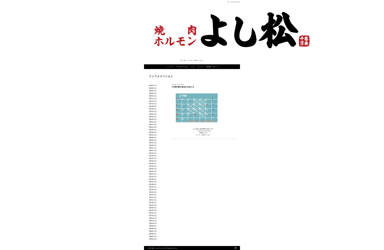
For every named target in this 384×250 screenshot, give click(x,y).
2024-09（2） (153, 129)
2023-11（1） (153, 150)
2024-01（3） (153, 145)
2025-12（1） (153, 98)
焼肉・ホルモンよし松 (158, 248)
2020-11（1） (153, 220)
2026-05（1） (153, 90)
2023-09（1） (153, 155)
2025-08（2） (153, 108)
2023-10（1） (153, 153)
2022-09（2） (153, 179)
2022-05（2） (153, 186)
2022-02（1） (153, 192)
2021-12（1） (153, 197)
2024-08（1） (153, 132)
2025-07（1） (153, 111)
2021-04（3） (153, 210)
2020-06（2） (153, 233)
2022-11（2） (153, 173)
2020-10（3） (153, 223)
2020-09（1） (153, 225)
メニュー (192, 66)
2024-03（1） (153, 142)
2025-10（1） (153, 103)
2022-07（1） (153, 181)
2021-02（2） (153, 212)
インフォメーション (182, 66)
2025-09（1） (153, 106)
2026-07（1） (153, 85)
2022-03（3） (153, 189)
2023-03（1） (153, 166)
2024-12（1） (153, 124)
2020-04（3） (153, 238)
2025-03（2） (153, 119)
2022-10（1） (153, 176)
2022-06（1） (153, 184)
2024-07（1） (153, 134)
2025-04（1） (153, 116)
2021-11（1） (153, 199)
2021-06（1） (153, 207)
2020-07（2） (153, 231)
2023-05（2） (153, 160)
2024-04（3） (153, 140)
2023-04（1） (153, 163)
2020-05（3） (153, 236)
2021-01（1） (153, 215)
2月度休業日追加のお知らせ (183, 87)
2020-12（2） (153, 218)
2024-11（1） (153, 127)
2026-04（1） (153, 93)
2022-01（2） (153, 194)
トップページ (170, 66)
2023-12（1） (153, 147)
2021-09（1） (153, 202)
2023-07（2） (153, 158)
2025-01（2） (153, 121)
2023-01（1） (153, 171)
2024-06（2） (153, 137)
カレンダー (200, 66)
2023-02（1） (153, 168)
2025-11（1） (153, 101)
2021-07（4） (153, 205)
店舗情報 (208, 66)
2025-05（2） (153, 114)
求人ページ (216, 66)
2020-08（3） (153, 228)
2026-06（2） (153, 88)
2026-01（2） (153, 95)
